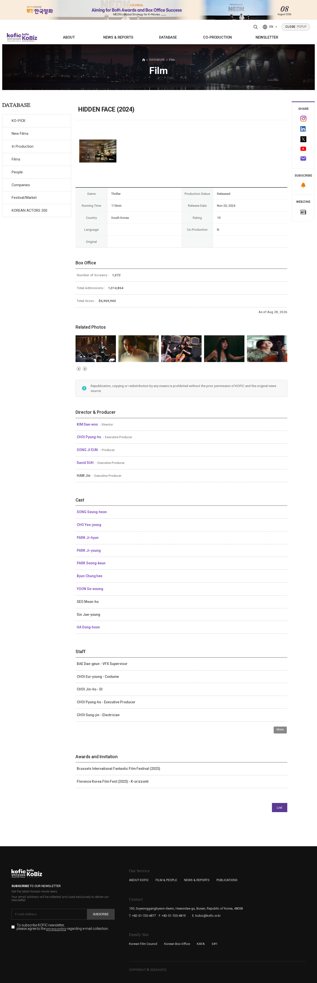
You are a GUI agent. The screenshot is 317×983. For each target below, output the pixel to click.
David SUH (85, 463)
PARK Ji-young (89, 550)
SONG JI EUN (88, 450)
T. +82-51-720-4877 (142, 915)
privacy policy (56, 929)
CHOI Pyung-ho (89, 437)
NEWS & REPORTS (118, 37)
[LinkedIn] (303, 129)
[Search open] (256, 26)
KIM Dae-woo (88, 424)
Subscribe (101, 914)
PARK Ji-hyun (88, 538)
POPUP (296, 26)
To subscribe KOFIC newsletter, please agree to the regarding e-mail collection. (63, 927)
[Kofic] (14, 37)
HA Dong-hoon (88, 627)
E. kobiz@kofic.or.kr (206, 915)
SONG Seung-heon (92, 512)
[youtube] (303, 149)
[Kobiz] (29, 37)
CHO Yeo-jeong (89, 525)
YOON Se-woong (90, 589)
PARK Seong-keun (91, 563)
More (280, 729)
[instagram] (303, 119)
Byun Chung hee (89, 576)
